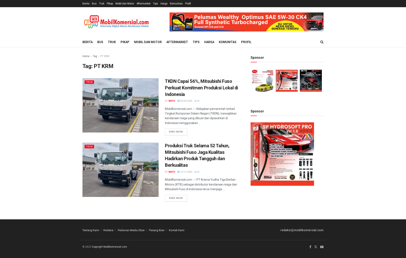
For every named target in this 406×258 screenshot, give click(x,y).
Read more (178, 130)
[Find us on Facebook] (310, 247)
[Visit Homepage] (116, 22)
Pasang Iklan (157, 230)
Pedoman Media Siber (131, 230)
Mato (172, 101)
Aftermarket (144, 3)
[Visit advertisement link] (247, 21)
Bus (94, 3)
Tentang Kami (90, 230)
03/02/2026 (185, 101)
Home (85, 56)
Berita (85, 3)
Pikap (110, 3)
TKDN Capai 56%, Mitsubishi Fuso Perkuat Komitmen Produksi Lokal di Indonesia (201, 88)
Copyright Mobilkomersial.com (109, 246)
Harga (163, 3)
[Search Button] (322, 42)
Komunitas (176, 3)
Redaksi (108, 230)
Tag (95, 56)
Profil (188, 3)
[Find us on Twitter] (315, 247)
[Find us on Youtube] (322, 247)
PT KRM (104, 56)
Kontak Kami (176, 230)
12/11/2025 (185, 172)
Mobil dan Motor (124, 3)
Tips (155, 3)
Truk (101, 3)
